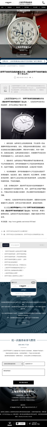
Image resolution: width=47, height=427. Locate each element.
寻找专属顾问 (23, 54)
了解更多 (23, 322)
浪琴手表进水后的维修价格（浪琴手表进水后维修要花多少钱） (25, 234)
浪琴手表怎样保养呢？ (11, 262)
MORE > (42, 245)
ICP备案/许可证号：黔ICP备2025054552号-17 (23, 407)
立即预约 (23, 290)
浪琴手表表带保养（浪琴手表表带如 (15, 254)
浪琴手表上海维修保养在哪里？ (14, 270)
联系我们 (44, 7)
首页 (2, 7)
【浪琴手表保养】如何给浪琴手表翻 (15, 251)
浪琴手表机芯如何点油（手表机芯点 (15, 265)
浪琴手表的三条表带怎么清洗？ (14, 276)
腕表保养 (18, 7)
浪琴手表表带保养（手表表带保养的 (15, 256)
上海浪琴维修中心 (12, 66)
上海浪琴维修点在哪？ (11, 273)
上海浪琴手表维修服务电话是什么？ (15, 267)
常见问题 (35, 7)
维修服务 (10, 7)
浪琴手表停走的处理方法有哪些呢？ (17, 231)
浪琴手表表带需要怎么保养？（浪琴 (15, 259)
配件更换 (27, 7)
